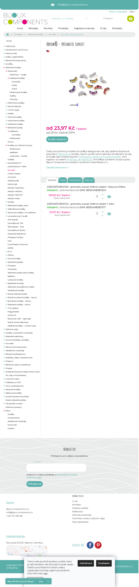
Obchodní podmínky (81, 515)
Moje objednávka (80, 522)
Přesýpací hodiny (15, 237)
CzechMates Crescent (18, 244)
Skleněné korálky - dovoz (19, 304)
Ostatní (11, 428)
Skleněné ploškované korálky (21, 273)
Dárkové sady (12, 329)
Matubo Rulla (14, 198)
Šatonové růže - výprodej (19, 319)
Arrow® (11, 170)
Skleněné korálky (13, 67)
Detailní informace (56, 167)
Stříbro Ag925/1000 (14, 57)
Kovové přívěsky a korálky (17, 340)
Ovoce (11, 142)
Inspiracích (86, 159)
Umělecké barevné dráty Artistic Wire (23, 372)
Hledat (87, 19)
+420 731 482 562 (14, 516)
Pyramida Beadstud (17, 234)
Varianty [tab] (52, 180)
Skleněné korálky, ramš (18, 205)
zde (45, 573)
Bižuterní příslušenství (15, 354)
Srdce (14, 89)
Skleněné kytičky (15, 128)
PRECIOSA (10, 46)
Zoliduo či (97, 157)
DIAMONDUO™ (15, 163)
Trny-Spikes (13, 308)
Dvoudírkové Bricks (16, 230)
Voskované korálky (16, 120)
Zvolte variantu (57, 139)
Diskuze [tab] (89, 180)
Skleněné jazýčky (15, 262)
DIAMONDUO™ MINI (17, 166)
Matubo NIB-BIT (15, 195)
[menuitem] (20, 28)
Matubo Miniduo (15, 191)
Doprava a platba (80, 508)
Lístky (14, 85)
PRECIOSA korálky (16, 103)
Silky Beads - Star (16, 227)
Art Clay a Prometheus (16, 375)
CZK (131, 11)
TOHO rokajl (13, 110)
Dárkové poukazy (14, 407)
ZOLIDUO (12, 177)
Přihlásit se (34, 483)
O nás (75, 501)
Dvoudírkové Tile (15, 223)
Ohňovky (14, 99)
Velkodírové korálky (16, 209)
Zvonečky (16, 82)
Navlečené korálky (16, 290)
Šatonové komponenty (16, 347)
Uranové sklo (11, 53)
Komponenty (14, 418)
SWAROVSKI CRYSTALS (17, 50)
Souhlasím (104, 563)
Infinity (11, 255)
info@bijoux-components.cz (19, 512)
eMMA (10, 248)
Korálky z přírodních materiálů (19, 333)
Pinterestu (72, 159)
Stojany (9, 368)
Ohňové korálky (15, 117)
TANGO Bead (14, 174)
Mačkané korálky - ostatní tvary (22, 326)
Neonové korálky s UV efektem (22, 212)
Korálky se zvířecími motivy (20, 145)
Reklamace (77, 511)
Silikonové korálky (14, 393)
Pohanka (12, 266)
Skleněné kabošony (14, 336)
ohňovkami (85, 157)
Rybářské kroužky (16, 283)
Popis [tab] (63, 180)
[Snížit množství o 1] (102, 198)
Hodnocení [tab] (75, 180)
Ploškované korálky (18, 92)
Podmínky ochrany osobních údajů (88, 518)
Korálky (11, 414)
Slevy (8, 411)
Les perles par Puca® (17, 216)
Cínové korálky (14, 258)
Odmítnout (86, 563)
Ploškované (15, 138)
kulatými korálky (112, 157)
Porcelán (10, 343)
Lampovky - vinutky (18, 156)
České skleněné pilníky (16, 400)
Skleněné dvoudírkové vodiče (21, 287)
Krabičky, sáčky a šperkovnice (19, 357)
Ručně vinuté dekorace (18, 322)
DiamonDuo (64, 154)
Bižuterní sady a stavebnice (18, 365)
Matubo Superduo (16, 188)
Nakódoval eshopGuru (120, 566)
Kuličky (13, 96)
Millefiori (11, 276)
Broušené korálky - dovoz (19, 301)
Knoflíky (9, 64)
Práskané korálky (15, 124)
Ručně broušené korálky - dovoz (22, 297)
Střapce (9, 361)
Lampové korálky (15, 280)
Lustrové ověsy (12, 379)
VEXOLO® (12, 184)
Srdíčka (11, 159)
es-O (10, 251)
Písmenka (12, 269)
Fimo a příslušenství (14, 386)
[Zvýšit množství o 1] (102, 195)
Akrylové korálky (13, 389)
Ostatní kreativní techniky (17, 396)
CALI (10, 241)
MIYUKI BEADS (14, 106)
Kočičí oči (12, 315)
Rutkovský (12, 71)
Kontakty (76, 504)
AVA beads (13, 220)
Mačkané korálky (17, 78)
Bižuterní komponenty (16, 60)
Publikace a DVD (13, 382)
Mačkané (14, 131)
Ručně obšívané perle (17, 294)
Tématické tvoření (14, 403)
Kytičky (11, 202)
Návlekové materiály (15, 350)
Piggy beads (13, 312)
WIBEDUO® (13, 181)
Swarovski (12, 425)
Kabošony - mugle (18, 74)
